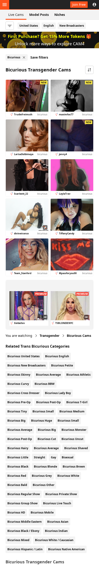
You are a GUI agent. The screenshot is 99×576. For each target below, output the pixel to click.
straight (39, 457)
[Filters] (10, 26)
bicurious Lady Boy (58, 393)
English (49, 26)
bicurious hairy (17, 448)
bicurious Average (48, 375)
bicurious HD (16, 512)
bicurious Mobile (42, 512)
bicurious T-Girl (76, 402)
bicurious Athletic (78, 375)
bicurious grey (42, 476)
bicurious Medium (71, 411)
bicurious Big (16, 421)
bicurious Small (43, 411)
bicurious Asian (57, 522)
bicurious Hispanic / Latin (25, 549)
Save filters (39, 57)
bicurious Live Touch (57, 503)
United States (28, 26)
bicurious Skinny (18, 375)
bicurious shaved (76, 448)
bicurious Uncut (72, 439)
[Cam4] (26, 4)
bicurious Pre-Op (19, 402)
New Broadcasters (71, 26)
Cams (79, 335)
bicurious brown (74, 466)
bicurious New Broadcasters (26, 365)
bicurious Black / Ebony (23, 531)
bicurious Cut (47, 439)
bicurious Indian (56, 531)
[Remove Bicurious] (24, 57)
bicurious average (46, 448)
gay (53, 457)
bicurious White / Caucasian (54, 540)
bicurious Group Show (22, 503)
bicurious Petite (62, 365)
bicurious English (57, 356)
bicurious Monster (73, 430)
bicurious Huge (41, 421)
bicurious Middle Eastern (24, 522)
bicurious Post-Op (48, 402)
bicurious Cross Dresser (23, 393)
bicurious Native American (66, 549)
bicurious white (68, 476)
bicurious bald (17, 485)
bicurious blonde (45, 466)
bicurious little (17, 457)
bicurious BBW (45, 384)
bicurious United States (23, 356)
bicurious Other (43, 485)
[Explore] (4, 4)
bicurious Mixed (18, 540)
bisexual (67, 457)
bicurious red (16, 476)
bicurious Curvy (18, 384)
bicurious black (17, 466)
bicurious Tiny (17, 411)
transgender (49, 335)
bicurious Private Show (61, 494)
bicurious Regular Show (23, 494)
